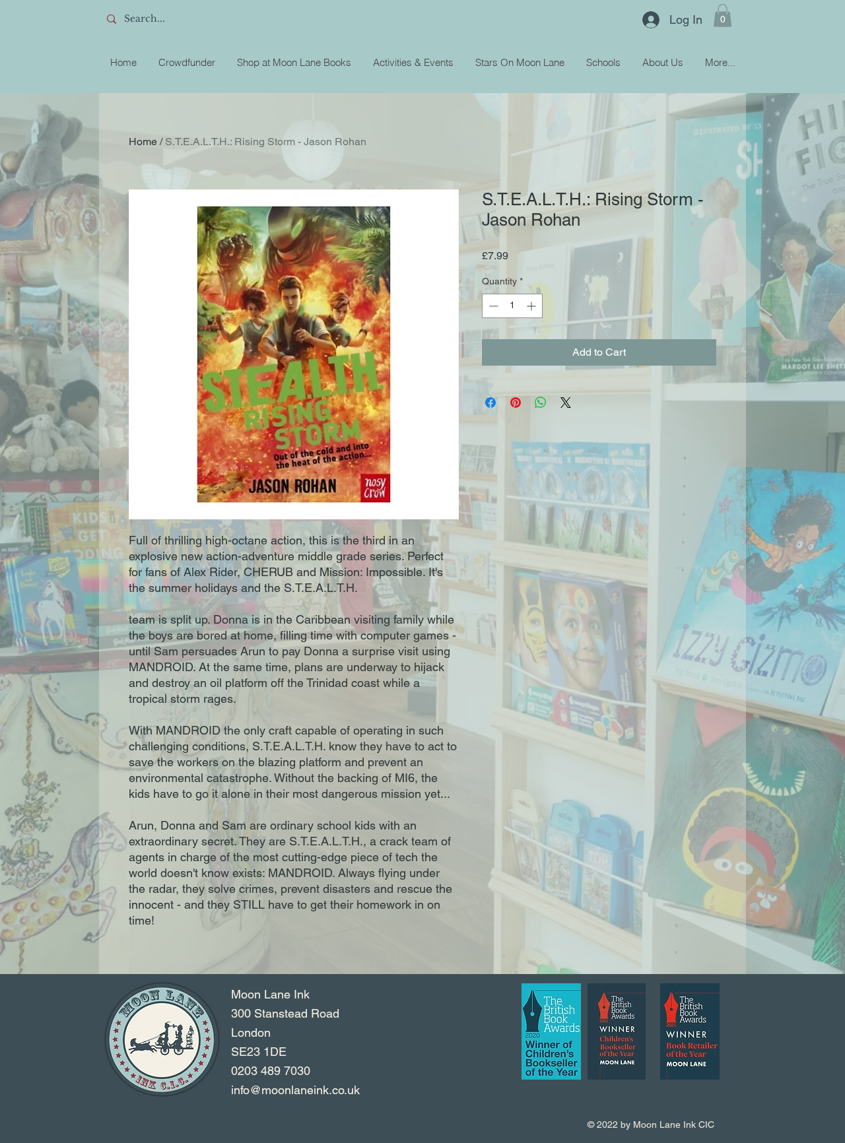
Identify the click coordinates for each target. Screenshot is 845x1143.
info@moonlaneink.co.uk (295, 1090)
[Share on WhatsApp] (541, 402)
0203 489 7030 (270, 1071)
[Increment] (532, 305)
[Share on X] (566, 402)
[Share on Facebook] (490, 402)
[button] (722, 15)
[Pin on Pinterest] (516, 402)
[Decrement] (492, 305)
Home (143, 141)
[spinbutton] (512, 305)
